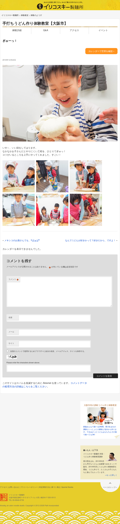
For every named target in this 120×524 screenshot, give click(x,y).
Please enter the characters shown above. (23, 362)
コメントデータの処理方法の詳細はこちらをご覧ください (44, 384)
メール (11, 331)
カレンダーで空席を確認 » (101, 51)
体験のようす (36, 15)
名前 (10, 317)
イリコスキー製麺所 (10, 15)
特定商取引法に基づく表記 (49, 487)
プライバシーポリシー (29, 487)
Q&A (45, 30)
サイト (11, 343)
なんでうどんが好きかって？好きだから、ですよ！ (90, 240)
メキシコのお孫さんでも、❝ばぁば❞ (22, 240)
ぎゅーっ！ (9, 40)
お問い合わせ (13, 487)
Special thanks (67, 487)
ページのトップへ (110, 487)
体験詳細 (17, 30)
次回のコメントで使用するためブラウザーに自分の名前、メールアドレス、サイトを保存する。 (48, 351)
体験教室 (24, 15)
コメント (13, 279)
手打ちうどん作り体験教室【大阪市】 (35, 23)
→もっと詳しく (111, 475)
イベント (103, 30)
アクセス (74, 30)
